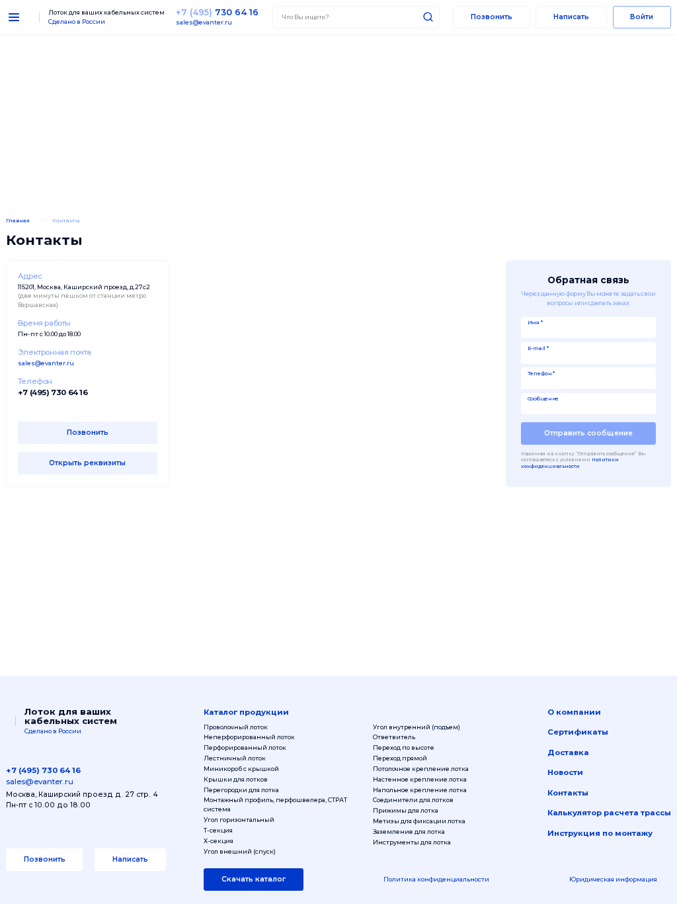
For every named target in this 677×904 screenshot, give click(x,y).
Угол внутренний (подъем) (416, 727)
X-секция (218, 840)
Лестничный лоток (235, 758)
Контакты (567, 792)
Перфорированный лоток (245, 747)
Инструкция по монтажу (600, 833)
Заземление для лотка (409, 831)
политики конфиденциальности (570, 463)
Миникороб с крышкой (241, 768)
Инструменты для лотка (412, 842)
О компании (574, 712)
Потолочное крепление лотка (421, 768)
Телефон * (541, 373)
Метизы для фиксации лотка (419, 821)
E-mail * (538, 348)
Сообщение (543, 398)
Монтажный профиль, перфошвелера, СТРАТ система (275, 804)
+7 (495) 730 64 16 (53, 392)
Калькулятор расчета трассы (609, 812)
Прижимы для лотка (405, 810)
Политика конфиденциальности (436, 879)
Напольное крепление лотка (420, 789)
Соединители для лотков (413, 799)
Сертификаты (577, 732)
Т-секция (218, 830)
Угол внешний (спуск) (240, 851)
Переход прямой (400, 758)
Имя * (535, 322)
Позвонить (491, 17)
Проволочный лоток (236, 727)
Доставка (568, 752)
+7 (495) (217, 12)
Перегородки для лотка (241, 789)
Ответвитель (394, 737)
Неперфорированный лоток (249, 737)
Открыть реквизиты (87, 463)
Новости (565, 772)
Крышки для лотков (236, 779)
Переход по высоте (403, 747)
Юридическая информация (613, 879)
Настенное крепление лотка (420, 779)
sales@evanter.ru (204, 22)
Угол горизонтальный (239, 819)
